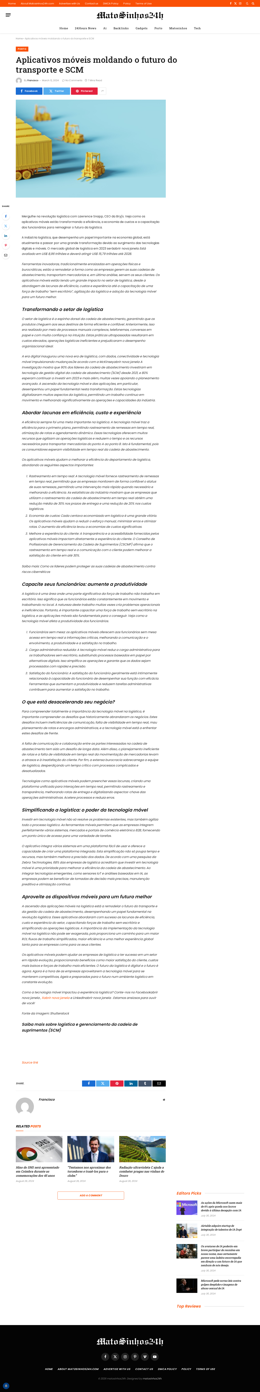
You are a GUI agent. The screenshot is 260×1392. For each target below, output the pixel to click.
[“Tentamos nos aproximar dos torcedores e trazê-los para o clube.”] (90, 1149)
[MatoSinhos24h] (130, 15)
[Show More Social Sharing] (102, 91)
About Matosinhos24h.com (37, 3)
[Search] (252, 3)
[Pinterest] (6, 245)
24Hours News (85, 28)
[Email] (6, 255)
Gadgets (142, 28)
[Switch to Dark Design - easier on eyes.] (247, 3)
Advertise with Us (69, 3)
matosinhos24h (152, 1378)
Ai (105, 28)
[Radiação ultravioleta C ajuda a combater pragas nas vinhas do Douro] (142, 1149)
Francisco (32, 80)
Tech (197, 28)
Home (12, 3)
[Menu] (8, 15)
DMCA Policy (110, 3)
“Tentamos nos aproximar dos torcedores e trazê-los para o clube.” (89, 1171)
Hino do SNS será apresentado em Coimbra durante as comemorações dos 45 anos (37, 1171)
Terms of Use (144, 3)
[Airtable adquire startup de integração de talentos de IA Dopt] (186, 1230)
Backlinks (121, 28)
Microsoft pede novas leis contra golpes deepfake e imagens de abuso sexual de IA (221, 1284)
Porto (158, 28)
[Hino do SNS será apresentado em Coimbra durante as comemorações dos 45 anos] (39, 1149)
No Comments (73, 80)
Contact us (91, 3)
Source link (30, 1062)
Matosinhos (178, 28)
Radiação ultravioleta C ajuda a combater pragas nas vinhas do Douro (141, 1171)
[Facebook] (6, 216)
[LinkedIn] (6, 235)
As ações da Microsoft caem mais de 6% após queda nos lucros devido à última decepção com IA (221, 1206)
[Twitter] (6, 226)
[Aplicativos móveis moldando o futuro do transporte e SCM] (91, 149)
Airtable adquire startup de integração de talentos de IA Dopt (221, 1227)
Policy (127, 3)
